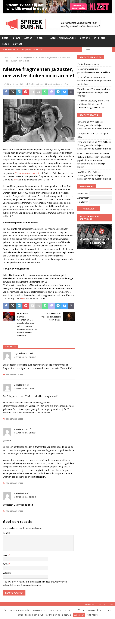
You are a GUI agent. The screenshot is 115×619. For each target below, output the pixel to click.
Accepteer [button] (79, 614)
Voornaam (82, 193)
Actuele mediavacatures (62, 38)
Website (7, 572)
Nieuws (16, 38)
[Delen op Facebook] (6, 92)
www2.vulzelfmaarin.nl (88, 153)
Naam (6, 555)
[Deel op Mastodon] (51, 92)
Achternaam (83, 197)
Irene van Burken (85, 141)
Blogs (5, 44)
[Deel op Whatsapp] (45, 92)
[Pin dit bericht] (25, 92)
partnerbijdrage (55, 84)
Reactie (6, 532)
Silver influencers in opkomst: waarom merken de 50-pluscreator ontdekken (94, 80)
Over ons (85, 38)
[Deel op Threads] (71, 92)
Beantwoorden (14, 375)
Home (5, 38)
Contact (17, 44)
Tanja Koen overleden (88, 64)
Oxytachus (19, 353)
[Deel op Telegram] (58, 92)
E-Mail (6, 564)
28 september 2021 (15, 84)
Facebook (89, 604)
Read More (92, 614)
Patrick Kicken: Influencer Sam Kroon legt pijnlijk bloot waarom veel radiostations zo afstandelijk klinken (93, 160)
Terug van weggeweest (27, 173)
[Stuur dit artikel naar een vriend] (32, 92)
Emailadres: (82, 201)
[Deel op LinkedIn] (19, 92)
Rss (111, 604)
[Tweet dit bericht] (12, 92)
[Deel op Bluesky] (64, 92)
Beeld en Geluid (36, 84)
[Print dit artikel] (38, 92)
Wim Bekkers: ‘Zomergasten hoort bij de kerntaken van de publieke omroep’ (94, 92)
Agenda (28, 38)
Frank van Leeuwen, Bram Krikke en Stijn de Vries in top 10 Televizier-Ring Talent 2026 (93, 104)
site (16, 179)
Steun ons (99, 38)
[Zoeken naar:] (97, 49)
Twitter (101, 604)
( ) (31, 49)
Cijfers (40, 38)
